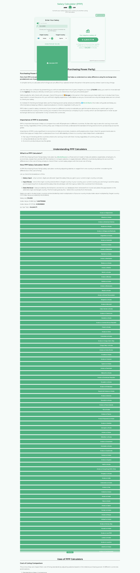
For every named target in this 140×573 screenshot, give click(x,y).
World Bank (87, 103)
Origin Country (44, 35)
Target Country (60, 35)
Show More (70, 552)
